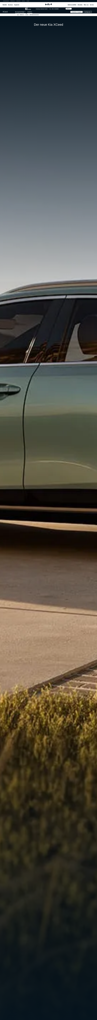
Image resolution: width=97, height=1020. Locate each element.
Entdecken (30, 11)
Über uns (86, 4)
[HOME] (17, 14)
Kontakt (68, 8)
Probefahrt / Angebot (76, 12)
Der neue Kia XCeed (19, 11)
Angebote (16, 4)
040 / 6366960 (55, 8)
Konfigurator (88, 12)
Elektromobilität (72, 4)
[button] (8, 11)
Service (92, 4)
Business (10, 4)
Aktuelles (80, 4)
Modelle (5, 4)
